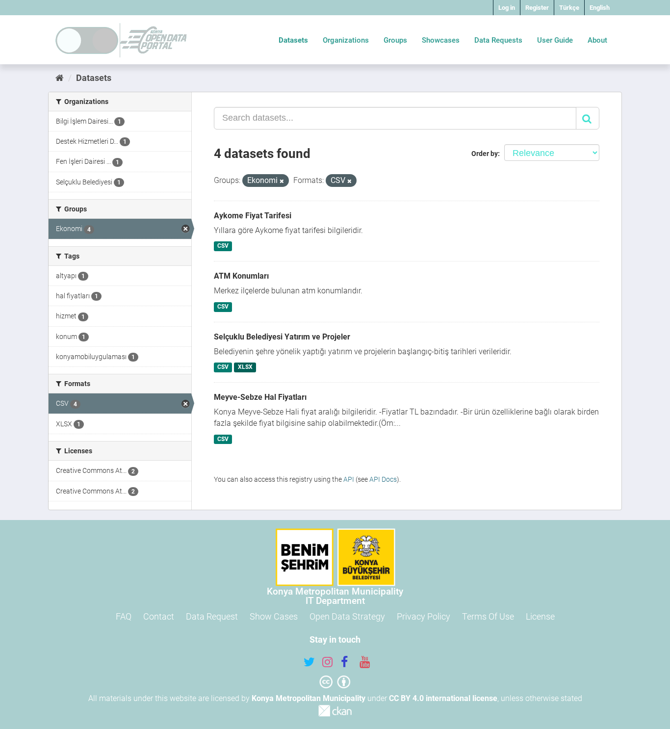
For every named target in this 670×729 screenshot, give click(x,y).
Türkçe (569, 7)
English (600, 7)
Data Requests (498, 40)
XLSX (245, 367)
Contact (158, 616)
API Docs (383, 479)
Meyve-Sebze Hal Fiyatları (260, 397)
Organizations (346, 40)
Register (537, 7)
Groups (395, 40)
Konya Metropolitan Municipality (308, 698)
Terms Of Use (488, 616)
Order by (484, 153)
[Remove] (282, 181)
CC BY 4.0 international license (443, 698)
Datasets (293, 40)
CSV (223, 246)
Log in (506, 7)
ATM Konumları (241, 276)
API (348, 479)
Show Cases (274, 616)
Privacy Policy (423, 616)
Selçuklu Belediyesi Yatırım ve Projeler (282, 336)
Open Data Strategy (347, 616)
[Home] (59, 78)
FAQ (123, 616)
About (597, 40)
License (540, 616)
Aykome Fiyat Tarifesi (252, 215)
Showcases (441, 40)
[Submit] (587, 118)
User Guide (555, 40)
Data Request (212, 616)
